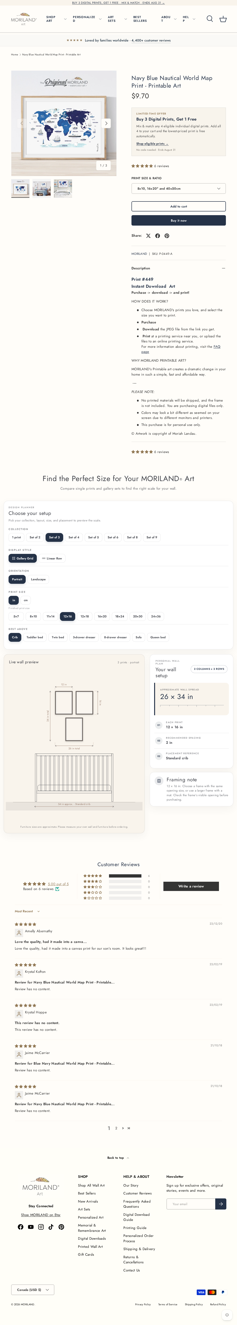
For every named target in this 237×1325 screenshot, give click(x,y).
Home (14, 54)
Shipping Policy (194, 1304)
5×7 (16, 616)
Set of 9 (152, 537)
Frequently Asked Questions (137, 1204)
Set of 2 (35, 537)
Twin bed (58, 637)
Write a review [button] (191, 886)
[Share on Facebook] (157, 235)
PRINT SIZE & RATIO (146, 178)
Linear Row (54, 558)
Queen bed (158, 637)
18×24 (119, 616)
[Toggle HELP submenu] (194, 19)
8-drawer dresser (115, 637)
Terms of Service (168, 1304)
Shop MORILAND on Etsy (40, 1214)
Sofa (139, 637)
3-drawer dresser (84, 637)
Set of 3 (54, 537)
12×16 (67, 616)
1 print (16, 537)
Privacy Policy (143, 1304)
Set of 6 (113, 537)
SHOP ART (51, 19)
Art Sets (84, 1209)
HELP (186, 19)
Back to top (116, 1158)
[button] (223, 19)
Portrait (17, 579)
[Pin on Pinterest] (167, 235)
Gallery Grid (25, 558)
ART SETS (112, 19)
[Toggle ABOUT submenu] (175, 19)
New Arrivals (88, 1201)
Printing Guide (135, 1227)
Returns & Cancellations (133, 1260)
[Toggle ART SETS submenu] (125, 19)
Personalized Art (90, 1217)
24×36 (156, 616)
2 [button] (116, 1128)
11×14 (51, 616)
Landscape (38, 579)
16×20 (102, 616)
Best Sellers (87, 1193)
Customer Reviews (137, 1193)
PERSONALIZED (84, 19)
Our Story (130, 1185)
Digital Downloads (92, 1238)
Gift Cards (86, 1254)
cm (26, 600)
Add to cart (178, 206)
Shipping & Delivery (139, 1249)
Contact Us (131, 1270)
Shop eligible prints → (152, 143)
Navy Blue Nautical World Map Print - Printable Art (51, 54)
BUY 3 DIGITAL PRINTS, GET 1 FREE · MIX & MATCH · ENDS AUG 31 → (118, 3)
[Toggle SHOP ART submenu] (65, 19)
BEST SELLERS (140, 19)
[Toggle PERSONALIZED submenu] (100, 19)
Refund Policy (218, 1304)
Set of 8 (132, 537)
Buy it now (179, 220)
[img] (25, 924)
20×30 (137, 616)
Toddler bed (35, 637)
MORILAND (139, 254)
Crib (15, 637)
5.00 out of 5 (58, 884)
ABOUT (166, 19)
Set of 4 (74, 537)
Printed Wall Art (90, 1246)
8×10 (33, 616)
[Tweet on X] (148, 235)
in (13, 600)
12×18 (85, 616)
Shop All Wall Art (91, 1185)
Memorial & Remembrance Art (92, 1228)
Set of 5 (93, 537)
